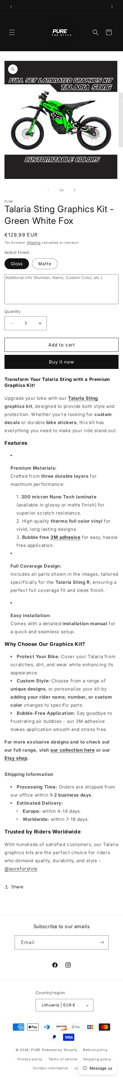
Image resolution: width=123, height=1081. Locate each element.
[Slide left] (48, 190)
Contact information (51, 1068)
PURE (36, 1050)
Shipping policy (97, 1059)
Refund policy (95, 1050)
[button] (12, 32)
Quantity (12, 311)
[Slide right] (74, 190)
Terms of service (62, 1059)
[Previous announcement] (11, 6)
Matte (44, 263)
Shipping (34, 242)
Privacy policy (30, 1059)
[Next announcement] (112, 6)
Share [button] (17, 886)
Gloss (17, 263)
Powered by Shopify (59, 1050)
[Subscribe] (101, 942)
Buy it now (61, 362)
